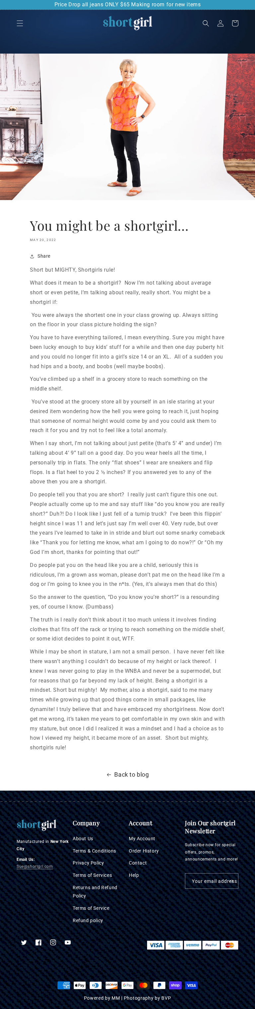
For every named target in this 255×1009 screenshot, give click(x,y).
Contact (138, 863)
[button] (20, 23)
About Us (83, 838)
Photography (139, 998)
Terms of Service (91, 908)
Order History (144, 851)
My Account (142, 838)
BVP (166, 998)
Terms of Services (92, 875)
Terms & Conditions (94, 851)
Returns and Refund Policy (95, 891)
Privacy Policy (88, 863)
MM (116, 998)
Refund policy (88, 920)
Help (134, 875)
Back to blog (131, 774)
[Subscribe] (230, 881)
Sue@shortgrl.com (35, 866)
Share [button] (44, 256)
